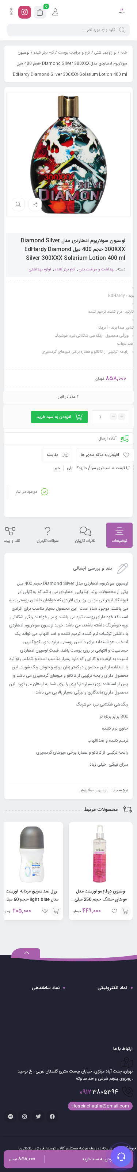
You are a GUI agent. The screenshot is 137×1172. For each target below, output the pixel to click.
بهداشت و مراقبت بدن (96, 269)
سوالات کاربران (47, 541)
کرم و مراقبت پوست (74, 53)
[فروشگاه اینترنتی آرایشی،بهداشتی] (121, 12)
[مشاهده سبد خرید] (40, 13)
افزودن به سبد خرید (54, 417)
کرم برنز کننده (44, 53)
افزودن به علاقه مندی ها (100, 455)
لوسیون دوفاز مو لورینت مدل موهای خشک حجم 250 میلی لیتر (101, 899)
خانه (124, 53)
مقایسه (52, 455)
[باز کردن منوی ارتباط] (121, 1156)
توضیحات (119, 541)
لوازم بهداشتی (105, 53)
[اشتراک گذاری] (35, 204)
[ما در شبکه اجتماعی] (24, 12)
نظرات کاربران (85, 541)
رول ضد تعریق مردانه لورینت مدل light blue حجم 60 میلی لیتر (31, 899)
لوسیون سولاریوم (94, 790)
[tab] (119, 535)
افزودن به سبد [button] (125, 911)
